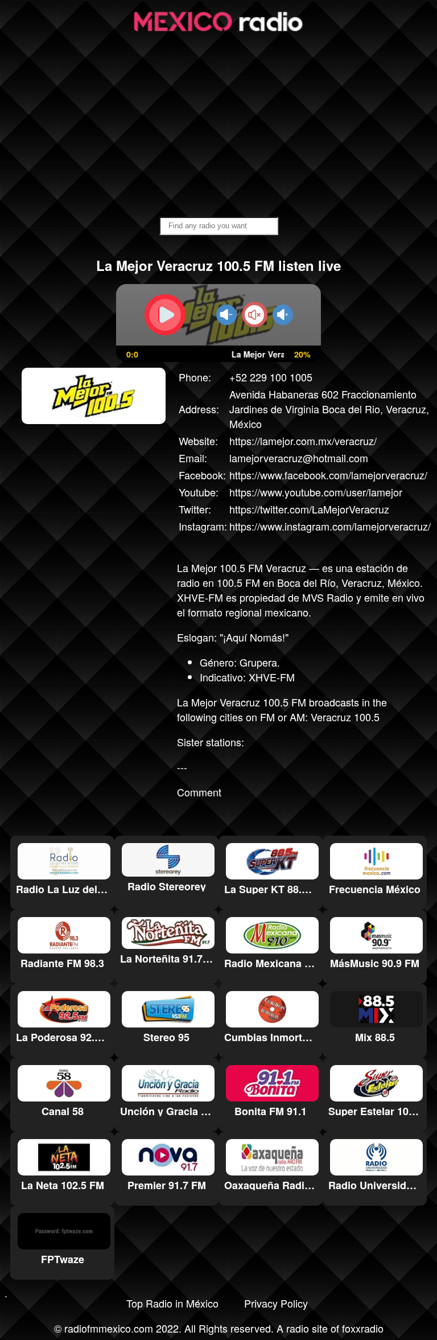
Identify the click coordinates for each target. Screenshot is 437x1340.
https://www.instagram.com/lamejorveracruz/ (330, 526)
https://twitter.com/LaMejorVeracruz (309, 509)
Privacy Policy (276, 1303)
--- (182, 766)
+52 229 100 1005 (270, 376)
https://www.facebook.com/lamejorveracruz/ (328, 474)
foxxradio (363, 1328)
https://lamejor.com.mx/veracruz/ (303, 440)
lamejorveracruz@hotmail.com (298, 457)
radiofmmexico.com (108, 1328)
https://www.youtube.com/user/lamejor (315, 491)
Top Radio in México (172, 1303)
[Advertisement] (218, 125)
